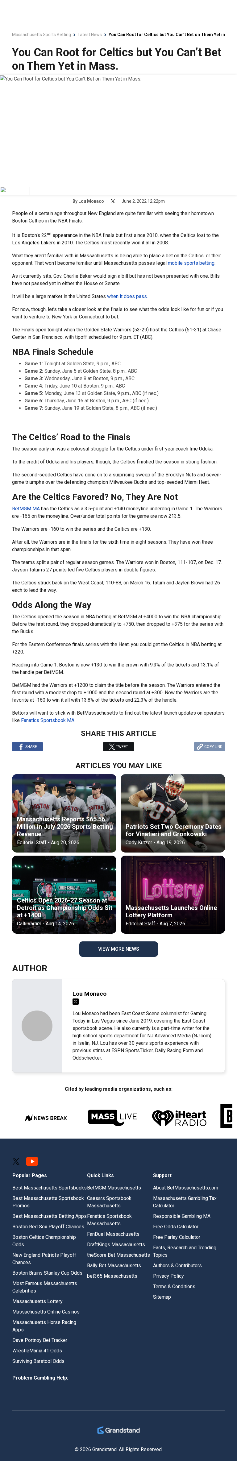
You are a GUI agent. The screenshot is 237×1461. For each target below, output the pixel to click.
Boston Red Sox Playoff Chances (48, 1227)
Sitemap (162, 1297)
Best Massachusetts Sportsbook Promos (48, 1202)
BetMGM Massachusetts (114, 1188)
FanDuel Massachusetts (113, 1234)
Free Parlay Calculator (176, 1237)
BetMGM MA (26, 509)
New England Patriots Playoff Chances (44, 1258)
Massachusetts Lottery (37, 1301)
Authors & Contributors (177, 1265)
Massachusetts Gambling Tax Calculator (185, 1202)
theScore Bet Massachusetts (118, 1255)
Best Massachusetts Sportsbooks (49, 1188)
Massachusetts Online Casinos (46, 1312)
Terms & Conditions (174, 1286)
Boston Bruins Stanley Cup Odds (47, 1273)
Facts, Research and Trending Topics (184, 1251)
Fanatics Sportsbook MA (47, 720)
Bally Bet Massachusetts (114, 1265)
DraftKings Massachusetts (116, 1244)
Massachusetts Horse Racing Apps (44, 1326)
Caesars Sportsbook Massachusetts (109, 1202)
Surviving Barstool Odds (38, 1361)
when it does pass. (127, 296)
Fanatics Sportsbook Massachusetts (109, 1219)
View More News (118, 949)
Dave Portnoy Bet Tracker (39, 1340)
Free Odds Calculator (175, 1227)
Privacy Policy (168, 1276)
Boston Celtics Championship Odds (44, 1240)
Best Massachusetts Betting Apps (49, 1216)
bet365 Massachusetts (112, 1276)
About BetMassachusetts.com (185, 1188)
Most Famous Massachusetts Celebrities (44, 1287)
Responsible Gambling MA (181, 1216)
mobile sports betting (191, 263)
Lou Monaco (91, 201)
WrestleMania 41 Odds (37, 1351)
